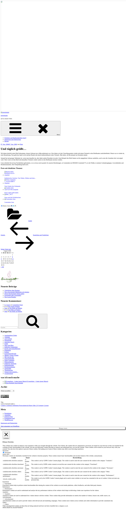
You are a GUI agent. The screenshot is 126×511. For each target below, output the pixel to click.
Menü (58, 134)
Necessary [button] (6, 450)
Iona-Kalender (18, 383)
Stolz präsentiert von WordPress (10, 426)
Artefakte (7, 337)
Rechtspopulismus (9, 367)
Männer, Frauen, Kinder (11, 355)
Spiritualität (7, 368)
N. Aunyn (7, 305)
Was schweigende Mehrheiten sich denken (16, 292)
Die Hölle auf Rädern (16, 308)
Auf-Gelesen (8, 339)
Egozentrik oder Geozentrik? (12, 295)
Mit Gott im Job (9, 357)
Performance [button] (6, 487)
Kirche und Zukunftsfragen (12, 348)
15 (13, 259)
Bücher (6, 141)
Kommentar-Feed (9, 418)
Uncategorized (8, 373)
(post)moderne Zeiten (10, 335)
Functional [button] (6, 482)
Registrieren (7, 413)
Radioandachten (9, 365)
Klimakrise (7, 350)
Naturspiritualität (9, 358)
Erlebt (30, 221)
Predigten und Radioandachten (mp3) (15, 138)
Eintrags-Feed (8, 416)
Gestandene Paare (17, 305)
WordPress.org (8, 420)
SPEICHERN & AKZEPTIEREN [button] (13, 507)
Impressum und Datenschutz (12, 139)
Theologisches (8, 370)
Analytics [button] (5, 492)
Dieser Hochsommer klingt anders (14, 293)
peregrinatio (4, 115)
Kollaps (6, 352)
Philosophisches (9, 362)
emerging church (9, 342)
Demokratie (7, 340)
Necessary (8, 452)
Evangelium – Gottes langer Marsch (37, 381)
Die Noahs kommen (14, 306)
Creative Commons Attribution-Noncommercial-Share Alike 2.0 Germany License (25, 405)
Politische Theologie (10, 363)
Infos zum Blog (8, 345)
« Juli (2, 267)
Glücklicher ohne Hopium (12, 290)
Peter (21, 144)
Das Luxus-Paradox (10, 297)
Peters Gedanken (9, 360)
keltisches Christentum (11, 347)
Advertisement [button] (7, 497)
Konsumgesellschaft (10, 353)
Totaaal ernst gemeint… (11, 372)
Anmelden (7, 415)
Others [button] (4, 502)
